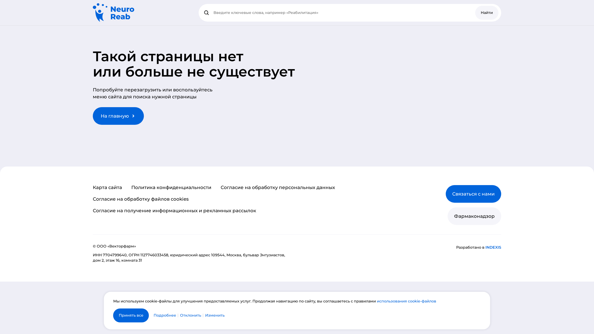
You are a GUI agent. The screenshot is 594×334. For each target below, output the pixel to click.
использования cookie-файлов (406, 301)
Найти (487, 12)
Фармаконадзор (474, 216)
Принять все (131, 315)
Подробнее (165, 315)
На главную (115, 116)
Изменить (215, 315)
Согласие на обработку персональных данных (278, 187)
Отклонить (190, 315)
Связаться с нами (473, 194)
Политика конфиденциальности (171, 187)
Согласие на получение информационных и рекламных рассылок (174, 210)
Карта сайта (107, 187)
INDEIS (493, 247)
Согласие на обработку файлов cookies (141, 199)
